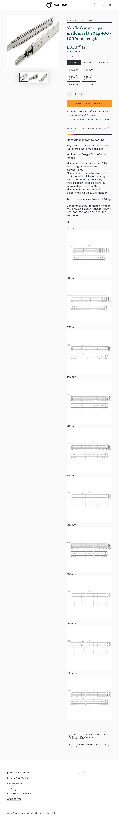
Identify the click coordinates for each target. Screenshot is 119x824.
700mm (88, 69)
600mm (73, 69)
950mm (73, 84)
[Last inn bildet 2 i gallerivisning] (33, 77)
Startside (71, 20)
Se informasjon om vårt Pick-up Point (90, 119)
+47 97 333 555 (20, 778)
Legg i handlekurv (89, 103)
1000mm (89, 84)
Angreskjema (14, 798)
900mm (88, 77)
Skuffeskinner (85, 20)
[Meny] (9, 5)
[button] (95, 5)
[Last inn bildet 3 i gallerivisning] (43, 77)
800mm (73, 77)
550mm (103, 62)
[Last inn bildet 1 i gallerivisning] (23, 77)
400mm (73, 62)
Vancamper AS (22, 813)
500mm (88, 62)
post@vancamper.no (18, 772)
